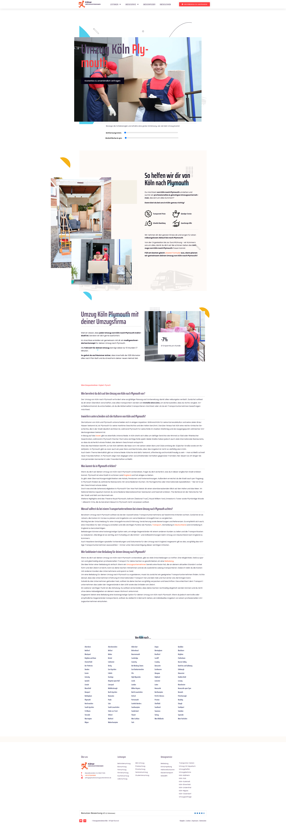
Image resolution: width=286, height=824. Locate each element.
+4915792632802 (90, 775)
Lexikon (188, 820)
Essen (98, 435)
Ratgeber (182, 820)
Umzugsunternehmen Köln (100, 820)
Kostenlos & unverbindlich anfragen (102, 80)
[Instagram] (84, 820)
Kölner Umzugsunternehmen (89, 385)
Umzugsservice (130, 4)
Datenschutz (203, 820)
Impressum (195, 820)
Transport (156, 525)
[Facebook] (80, 820)
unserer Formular (172, 253)
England (101, 385)
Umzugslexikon (165, 4)
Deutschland (180, 525)
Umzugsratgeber (149, 4)
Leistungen (114, 4)
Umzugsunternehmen (136, 564)
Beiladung (169, 561)
